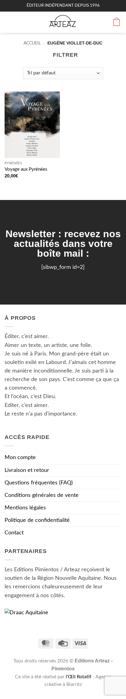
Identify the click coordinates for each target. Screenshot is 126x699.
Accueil (32, 43)
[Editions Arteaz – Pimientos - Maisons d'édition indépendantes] (63, 22)
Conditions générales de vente (42, 495)
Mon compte (20, 457)
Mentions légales (25, 507)
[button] (9, 22)
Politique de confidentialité (37, 520)
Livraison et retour (27, 470)
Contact (14, 532)
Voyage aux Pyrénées (26, 169)
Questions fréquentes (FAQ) (39, 482)
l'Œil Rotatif (79, 676)
